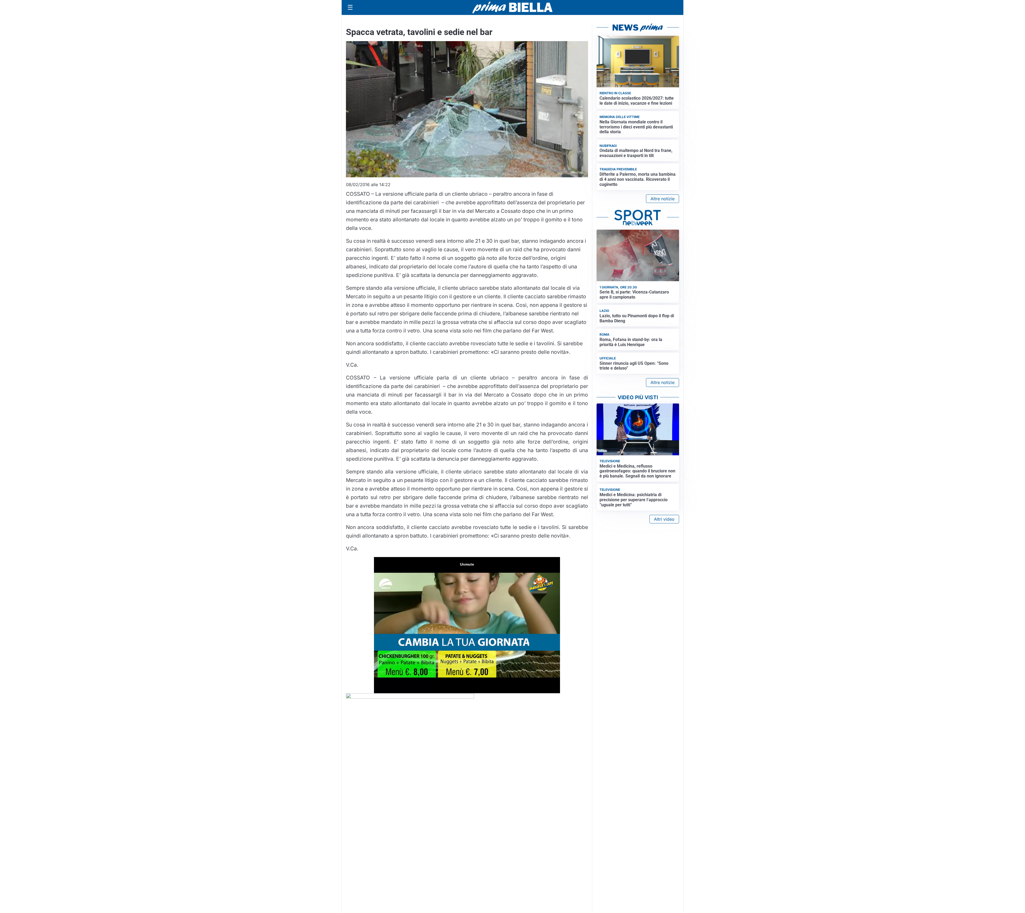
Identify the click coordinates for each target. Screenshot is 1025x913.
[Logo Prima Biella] (512, 7)
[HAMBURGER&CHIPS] (410, 697)
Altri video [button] (664, 519)
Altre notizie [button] (663, 198)
